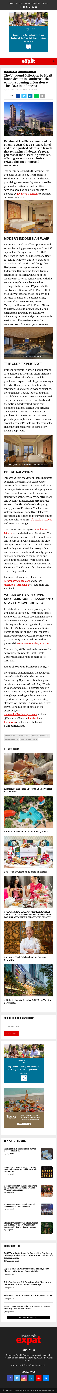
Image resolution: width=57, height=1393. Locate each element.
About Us (19, 3)
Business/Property (11, 71)
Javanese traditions (28, 193)
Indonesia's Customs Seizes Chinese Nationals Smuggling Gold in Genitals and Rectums (20, 1169)
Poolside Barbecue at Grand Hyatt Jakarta (26, 831)
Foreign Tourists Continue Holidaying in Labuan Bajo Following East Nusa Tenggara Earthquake (20, 1188)
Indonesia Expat (12, 90)
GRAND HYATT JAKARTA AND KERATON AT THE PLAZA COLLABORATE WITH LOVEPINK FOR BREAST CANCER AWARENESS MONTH (27, 914)
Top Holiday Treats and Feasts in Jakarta (25, 871)
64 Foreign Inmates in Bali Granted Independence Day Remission (19, 1205)
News (27, 71)
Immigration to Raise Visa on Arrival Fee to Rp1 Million (20, 1150)
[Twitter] (17, 1378)
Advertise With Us (32, 3)
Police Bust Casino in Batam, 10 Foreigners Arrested (28, 1295)
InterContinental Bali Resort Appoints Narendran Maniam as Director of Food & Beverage (27, 1283)
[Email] (46, 1378)
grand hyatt (10, 736)
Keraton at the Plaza (40, 736)
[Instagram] (24, 1378)
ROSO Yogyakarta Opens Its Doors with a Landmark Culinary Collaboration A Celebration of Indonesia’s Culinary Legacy (28, 1255)
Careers (45, 3)
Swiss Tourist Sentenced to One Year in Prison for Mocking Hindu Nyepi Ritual (27, 1307)
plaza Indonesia (11, 740)
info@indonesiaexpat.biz (34, 1365)
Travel (33, 71)
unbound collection (29, 740)
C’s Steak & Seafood (41, 519)
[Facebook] (10, 1378)
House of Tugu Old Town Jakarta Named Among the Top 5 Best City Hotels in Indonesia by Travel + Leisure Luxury (21, 1225)
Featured (21, 71)
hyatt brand (23, 736)
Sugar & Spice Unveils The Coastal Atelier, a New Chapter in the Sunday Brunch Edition (26, 1270)
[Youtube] (38, 1378)
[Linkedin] (31, 1378)
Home (11, 3)
